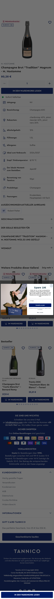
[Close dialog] (51, 285)
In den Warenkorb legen (27, 595)
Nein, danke (40, 312)
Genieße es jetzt (40, 305)
